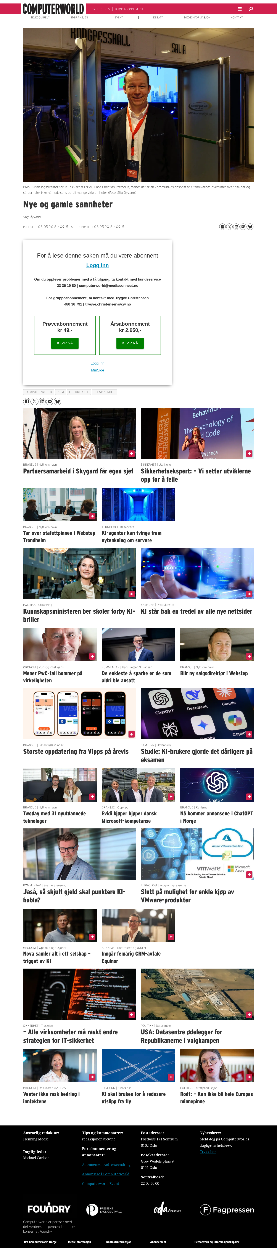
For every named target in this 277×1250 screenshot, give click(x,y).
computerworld (39, 392)
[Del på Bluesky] (250, 226)
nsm (61, 392)
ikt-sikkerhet (104, 392)
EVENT (119, 17)
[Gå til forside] (53, 8)
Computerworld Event (100, 1183)
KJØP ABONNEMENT (129, 9)
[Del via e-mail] (243, 226)
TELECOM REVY (40, 17)
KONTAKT (237, 17)
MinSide (97, 370)
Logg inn (97, 265)
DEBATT (158, 17)
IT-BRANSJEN (79, 17)
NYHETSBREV (101, 9)
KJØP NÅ (65, 343)
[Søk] (250, 8)
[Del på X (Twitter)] (229, 226)
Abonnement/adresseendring (106, 1164)
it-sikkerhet (79, 392)
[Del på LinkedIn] (236, 226)
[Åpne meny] (240, 9)
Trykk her (208, 1151)
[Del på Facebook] (222, 226)
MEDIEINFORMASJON (197, 17)
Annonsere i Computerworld (105, 1173)
